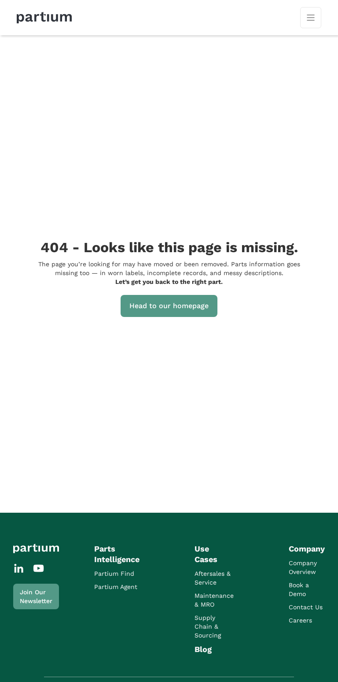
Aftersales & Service (213, 578)
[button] (310, 17)
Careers (300, 620)
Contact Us (306, 607)
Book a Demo (299, 589)
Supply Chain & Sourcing (208, 626)
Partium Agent (115, 586)
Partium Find (114, 573)
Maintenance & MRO (214, 600)
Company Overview (303, 567)
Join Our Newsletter (36, 596)
